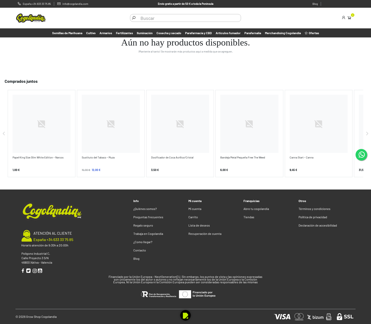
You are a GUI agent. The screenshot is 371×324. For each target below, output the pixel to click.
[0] (349, 17)
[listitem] (41, 133)
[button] (4, 133)
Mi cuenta (194, 209)
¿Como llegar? (142, 242)
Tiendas (248, 217)
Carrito (193, 217)
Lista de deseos (199, 225)
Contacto (139, 250)
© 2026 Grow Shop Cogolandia (36, 316)
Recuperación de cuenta (204, 233)
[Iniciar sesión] (343, 18)
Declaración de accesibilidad (318, 225)
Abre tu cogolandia (256, 209)
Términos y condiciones (314, 209)
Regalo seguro (143, 225)
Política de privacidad (313, 217)
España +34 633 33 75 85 (53, 239)
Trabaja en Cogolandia (148, 233)
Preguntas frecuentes (148, 217)
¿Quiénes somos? (145, 209)
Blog (315, 3)
